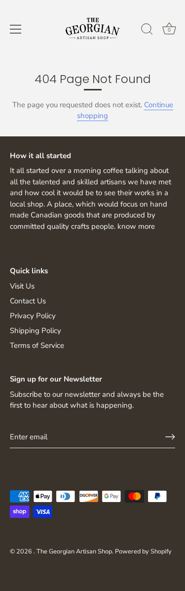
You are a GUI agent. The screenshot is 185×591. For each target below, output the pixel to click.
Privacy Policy (33, 316)
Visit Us (22, 286)
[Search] (147, 31)
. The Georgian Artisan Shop (73, 551)
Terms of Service (37, 345)
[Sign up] (170, 437)
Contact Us (28, 301)
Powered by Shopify (143, 551)
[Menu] (16, 29)
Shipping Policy (35, 331)
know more (136, 226)
